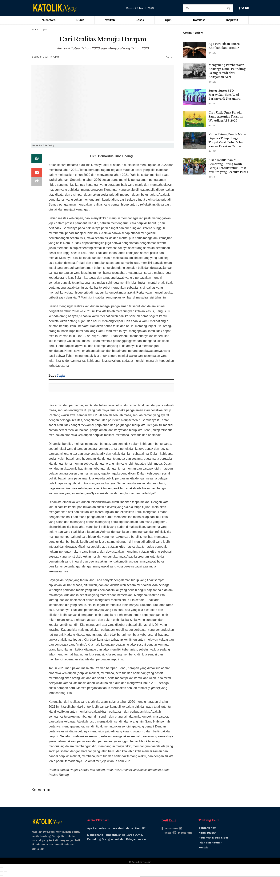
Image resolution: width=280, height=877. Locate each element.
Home (34, 29)
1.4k (213, 103)
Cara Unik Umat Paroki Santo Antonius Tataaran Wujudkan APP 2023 (226, 116)
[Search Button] (229, 8)
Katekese (199, 20)
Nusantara (48, 20)
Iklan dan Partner (210, 842)
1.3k (213, 52)
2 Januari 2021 (40, 56)
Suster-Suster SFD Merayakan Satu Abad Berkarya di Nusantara (224, 94)
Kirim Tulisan (207, 832)
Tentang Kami (208, 827)
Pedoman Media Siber (213, 837)
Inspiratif (232, 20)
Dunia (80, 20)
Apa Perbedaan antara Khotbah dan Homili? (116, 828)
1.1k (213, 177)
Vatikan (110, 20)
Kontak (203, 847)
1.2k (213, 82)
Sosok (140, 20)
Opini (168, 20)
